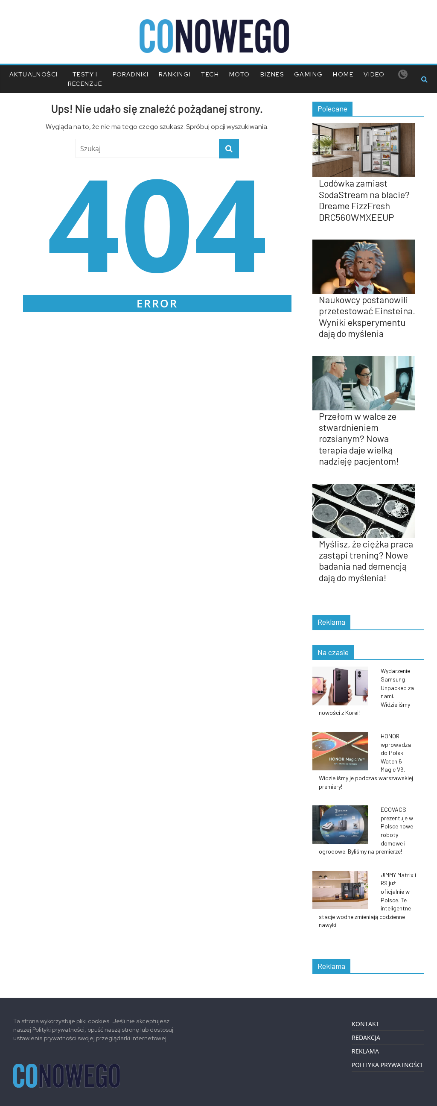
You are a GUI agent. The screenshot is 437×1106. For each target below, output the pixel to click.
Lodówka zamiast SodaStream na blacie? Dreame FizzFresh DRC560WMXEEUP (364, 199)
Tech (210, 74)
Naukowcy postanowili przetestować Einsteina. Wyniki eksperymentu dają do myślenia (367, 316)
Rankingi (175, 74)
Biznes (272, 74)
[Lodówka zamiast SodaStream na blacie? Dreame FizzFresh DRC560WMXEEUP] (368, 127)
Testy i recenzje (85, 79)
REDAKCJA (366, 1037)
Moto (239, 74)
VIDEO (374, 74)
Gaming (308, 74)
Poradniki (131, 74)
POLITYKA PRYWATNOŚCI (387, 1065)
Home (343, 74)
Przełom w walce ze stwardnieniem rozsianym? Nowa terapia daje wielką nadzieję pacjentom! (359, 438)
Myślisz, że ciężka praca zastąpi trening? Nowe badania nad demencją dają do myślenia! (366, 560)
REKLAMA (365, 1051)
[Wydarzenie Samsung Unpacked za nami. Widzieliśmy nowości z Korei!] (344, 671)
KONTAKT (365, 1024)
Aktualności (33, 74)
